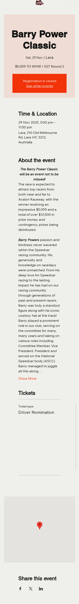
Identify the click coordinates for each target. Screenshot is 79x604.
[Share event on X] (31, 588)
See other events (39, 86)
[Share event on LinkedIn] (41, 588)
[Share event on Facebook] (20, 588)
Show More (27, 378)
